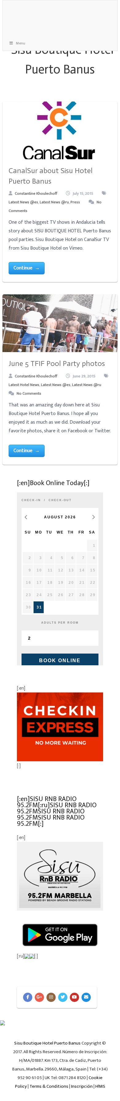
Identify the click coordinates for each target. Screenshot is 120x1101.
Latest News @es (23, 202)
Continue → (27, 268)
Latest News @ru (54, 202)
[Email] (86, 997)
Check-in (31, 500)
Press (75, 202)
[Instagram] (51, 997)
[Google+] (39, 997)
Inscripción (82, 1086)
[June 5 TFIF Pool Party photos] (60, 323)
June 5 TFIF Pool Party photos (57, 363)
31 (39, 607)
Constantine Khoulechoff (36, 193)
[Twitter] (62, 997)
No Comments (29, 393)
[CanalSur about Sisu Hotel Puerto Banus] (60, 130)
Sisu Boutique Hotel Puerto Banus (47, 1043)
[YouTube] (74, 997)
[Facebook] (27, 997)
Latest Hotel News (24, 384)
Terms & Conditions (49, 1086)
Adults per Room (60, 622)
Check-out (60, 500)
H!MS (100, 1086)
